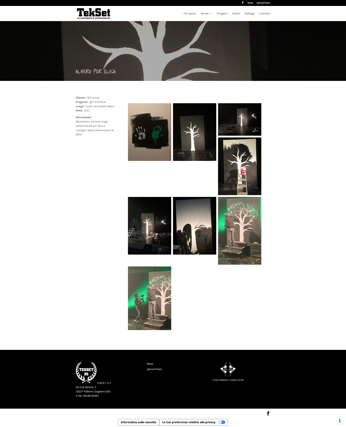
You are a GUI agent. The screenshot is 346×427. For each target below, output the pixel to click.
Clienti (236, 13)
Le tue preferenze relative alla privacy (189, 422)
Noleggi (250, 13)
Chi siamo (189, 13)
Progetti (222, 13)
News (250, 3)
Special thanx (263, 3)
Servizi (205, 13)
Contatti (264, 13)
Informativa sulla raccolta (138, 422)
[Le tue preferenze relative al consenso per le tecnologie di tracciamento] (339, 420)
